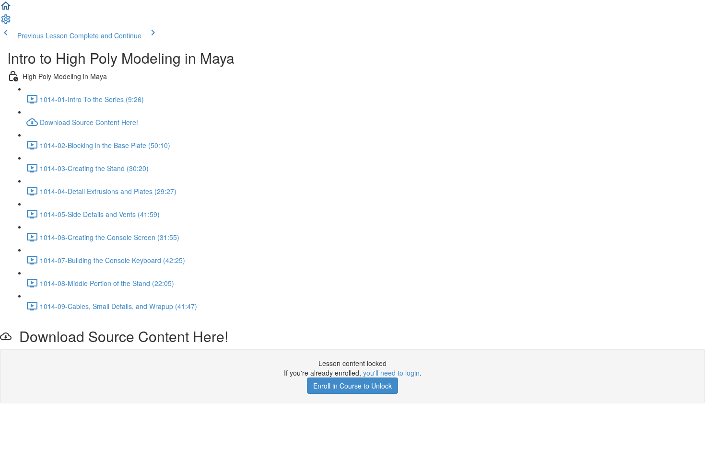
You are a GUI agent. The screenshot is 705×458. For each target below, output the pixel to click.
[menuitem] (6, 22)
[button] (6, 8)
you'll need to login (391, 373)
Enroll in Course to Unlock (352, 385)
